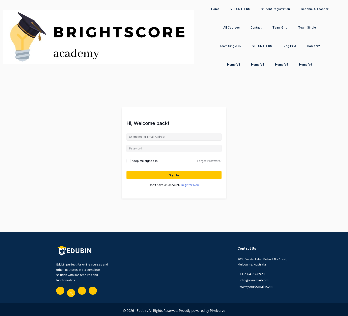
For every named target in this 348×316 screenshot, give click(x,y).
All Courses (231, 27)
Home (215, 9)
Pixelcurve (217, 310)
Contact (256, 27)
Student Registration (275, 9)
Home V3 (233, 64)
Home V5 (281, 64)
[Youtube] (82, 291)
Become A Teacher (314, 9)
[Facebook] (60, 291)
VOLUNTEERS (240, 9)
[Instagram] (93, 291)
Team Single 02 (230, 46)
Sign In (174, 175)
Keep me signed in (145, 161)
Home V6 (305, 64)
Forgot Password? (209, 161)
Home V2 (313, 46)
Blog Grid (289, 46)
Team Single (307, 27)
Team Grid (279, 27)
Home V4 (257, 64)
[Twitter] (71, 293)
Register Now (190, 185)
